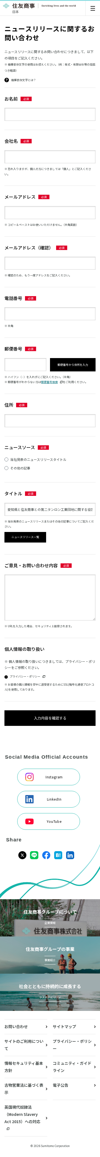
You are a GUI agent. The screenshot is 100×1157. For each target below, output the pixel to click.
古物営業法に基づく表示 (23, 1088)
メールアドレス (20, 196)
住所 (8, 404)
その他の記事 (20, 468)
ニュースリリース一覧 (25, 537)
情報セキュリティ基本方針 (23, 1066)
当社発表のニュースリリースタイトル (38, 459)
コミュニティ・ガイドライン (72, 1066)
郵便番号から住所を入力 (73, 365)
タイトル (13, 493)
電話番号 (13, 298)
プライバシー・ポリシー (72, 1044)
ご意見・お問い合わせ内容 (31, 565)
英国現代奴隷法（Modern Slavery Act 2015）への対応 (22, 1114)
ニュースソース (19, 447)
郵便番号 (13, 348)
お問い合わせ (16, 1026)
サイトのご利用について (23, 1044)
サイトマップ (64, 1026)
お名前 (11, 98)
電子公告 (60, 1085)
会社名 (11, 141)
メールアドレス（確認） (28, 247)
